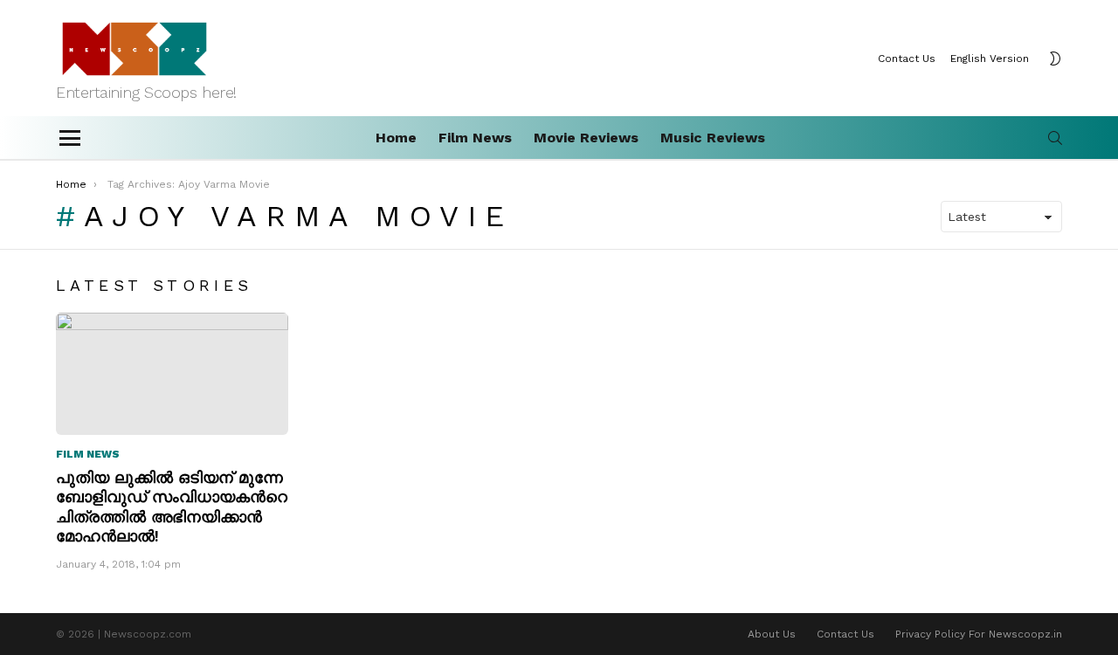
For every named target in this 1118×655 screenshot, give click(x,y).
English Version (989, 58)
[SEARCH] (1055, 138)
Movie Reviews (586, 137)
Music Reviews (712, 137)
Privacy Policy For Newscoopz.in (978, 634)
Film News (475, 137)
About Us (772, 634)
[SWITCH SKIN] (1055, 58)
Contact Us (906, 58)
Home (396, 137)
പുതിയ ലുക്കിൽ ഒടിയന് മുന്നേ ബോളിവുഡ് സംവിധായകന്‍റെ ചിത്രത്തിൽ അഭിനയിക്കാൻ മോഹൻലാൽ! (171, 507)
